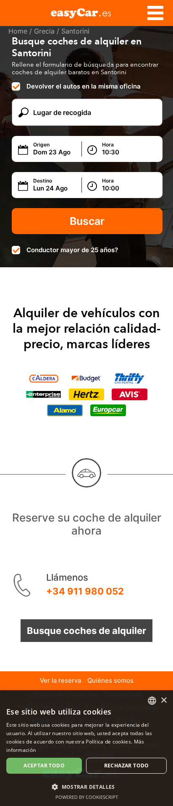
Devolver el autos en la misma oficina (83, 86)
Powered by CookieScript (86, 797)
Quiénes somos (110, 680)
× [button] (163, 700)
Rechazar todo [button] (126, 765)
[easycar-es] (86, 12)
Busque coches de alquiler (86, 630)
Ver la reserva (60, 680)
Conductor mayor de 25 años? (72, 250)
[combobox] (152, 700)
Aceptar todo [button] (44, 765)
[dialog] (86, 748)
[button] (86, 786)
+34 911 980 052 (85, 591)
